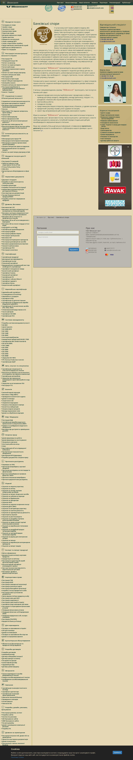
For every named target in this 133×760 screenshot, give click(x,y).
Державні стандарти (9, 180)
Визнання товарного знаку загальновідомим (110, 117)
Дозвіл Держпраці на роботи (12, 438)
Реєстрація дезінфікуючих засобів (14, 242)
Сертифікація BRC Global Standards (14, 341)
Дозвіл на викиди (8, 398)
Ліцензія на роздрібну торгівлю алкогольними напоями (13, 519)
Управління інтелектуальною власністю (16, 101)
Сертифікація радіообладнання (13, 229)
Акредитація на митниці (10, 559)
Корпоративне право (9, 31)
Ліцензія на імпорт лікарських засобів (15, 494)
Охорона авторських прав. (11, 74)
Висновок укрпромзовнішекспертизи (15, 244)
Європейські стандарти (10, 296)
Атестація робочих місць (10, 444)
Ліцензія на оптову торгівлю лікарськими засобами (12, 491)
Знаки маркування (107, 134)
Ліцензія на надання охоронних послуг (15, 504)
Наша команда (71, 3)
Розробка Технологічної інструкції (14, 187)
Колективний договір (9, 662)
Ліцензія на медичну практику (13, 486)
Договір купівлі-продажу (10, 666)
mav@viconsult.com (108, 78)
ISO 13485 (5, 333)
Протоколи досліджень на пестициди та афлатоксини (16, 471)
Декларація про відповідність (12, 259)
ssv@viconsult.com (108, 41)
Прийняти (117, 752)
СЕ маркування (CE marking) (11, 294)
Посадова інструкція (9, 660)
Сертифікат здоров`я (9, 281)
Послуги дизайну (8, 723)
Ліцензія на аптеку (8, 488)
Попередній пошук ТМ (10, 61)
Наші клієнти (84, 3)
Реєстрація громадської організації (14, 584)
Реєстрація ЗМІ (7, 77)
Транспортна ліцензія (9, 514)
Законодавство (106, 130)
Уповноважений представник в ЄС (14, 310)
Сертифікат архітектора (10, 692)
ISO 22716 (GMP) (7, 343)
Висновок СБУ (7, 237)
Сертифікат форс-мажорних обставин (15, 604)
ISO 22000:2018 (7, 329)
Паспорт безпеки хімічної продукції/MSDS (11, 195)
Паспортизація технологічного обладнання (13, 452)
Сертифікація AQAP (8, 362)
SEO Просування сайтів (10, 719)
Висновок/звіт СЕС (8, 207)
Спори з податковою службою (12, 43)
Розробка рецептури (9, 185)
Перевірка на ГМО (8, 464)
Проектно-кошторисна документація (15, 739)
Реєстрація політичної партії (12, 586)
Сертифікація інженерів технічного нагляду (14, 688)
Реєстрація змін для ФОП (10, 598)
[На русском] (112, 11)
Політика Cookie (17, 757)
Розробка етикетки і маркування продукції (13, 199)
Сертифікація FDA (8, 316)
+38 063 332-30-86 (106, 39)
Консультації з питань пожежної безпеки (13, 744)
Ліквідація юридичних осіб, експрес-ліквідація (15, 616)
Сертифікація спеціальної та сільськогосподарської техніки (13, 369)
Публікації (126, 3)
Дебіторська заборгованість (12, 47)
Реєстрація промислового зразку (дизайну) (13, 69)
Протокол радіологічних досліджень (15, 479)
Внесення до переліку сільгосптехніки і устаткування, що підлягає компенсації (16, 373)
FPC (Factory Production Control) (13, 360)
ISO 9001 (5, 325)
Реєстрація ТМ (7, 59)
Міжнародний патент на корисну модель (13, 149)
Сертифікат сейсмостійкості (12, 279)
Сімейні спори (7, 27)
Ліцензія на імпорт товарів (11, 546)
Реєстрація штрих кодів (10, 79)
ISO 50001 (5, 349)
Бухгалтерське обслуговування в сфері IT (15, 171)
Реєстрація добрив (8, 231)
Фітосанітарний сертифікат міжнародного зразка (11, 565)
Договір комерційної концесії (12, 656)
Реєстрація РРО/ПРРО (9, 619)
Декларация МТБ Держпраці (12, 455)
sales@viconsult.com (96, 8)
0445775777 (93, 6)
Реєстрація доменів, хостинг (12, 713)
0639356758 (77, 9)
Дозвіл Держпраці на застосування (14, 440)
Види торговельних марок (110, 115)
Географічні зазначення (109, 122)
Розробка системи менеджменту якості (16, 323)
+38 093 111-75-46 (106, 76)
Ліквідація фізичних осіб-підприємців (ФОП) (15, 612)
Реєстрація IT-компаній (10, 161)
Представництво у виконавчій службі (15, 45)
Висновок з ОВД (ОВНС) (10, 394)
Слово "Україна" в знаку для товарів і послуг (114, 125)
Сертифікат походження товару (13, 269)
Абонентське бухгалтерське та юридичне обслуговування (12, 644)
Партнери (103, 3)
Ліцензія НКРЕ (7, 502)
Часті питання (106, 138)
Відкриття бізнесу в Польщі (11, 621)
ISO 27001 (5, 347)
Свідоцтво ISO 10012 (9, 358)
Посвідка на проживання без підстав (15, 634)
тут (41, 130)
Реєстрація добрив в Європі (11, 233)
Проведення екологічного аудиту (13, 396)
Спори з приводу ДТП (9, 41)
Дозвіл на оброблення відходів (13, 413)
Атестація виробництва (10, 337)
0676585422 (92, 248)
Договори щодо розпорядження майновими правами (13, 106)
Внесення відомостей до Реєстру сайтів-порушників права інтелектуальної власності (16, 128)
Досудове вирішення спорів (12, 35)
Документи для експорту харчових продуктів (14, 556)
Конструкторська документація (13, 193)
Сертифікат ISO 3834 (9, 314)
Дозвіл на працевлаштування (12, 636)
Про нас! (60, 3)
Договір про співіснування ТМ (12, 124)
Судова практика (8, 37)
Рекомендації (114, 3)
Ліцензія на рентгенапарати (12, 517)
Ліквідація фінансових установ (13, 610)
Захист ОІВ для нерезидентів (12, 81)
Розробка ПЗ (6, 728)
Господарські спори (9, 25)
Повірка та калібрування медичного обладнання (14, 426)
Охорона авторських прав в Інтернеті (15, 85)
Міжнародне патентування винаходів (15, 141)
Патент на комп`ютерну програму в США (16, 152)
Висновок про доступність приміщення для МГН (15, 430)
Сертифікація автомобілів (11, 376)
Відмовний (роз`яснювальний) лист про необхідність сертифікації (16, 266)
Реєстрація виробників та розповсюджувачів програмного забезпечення (13, 88)
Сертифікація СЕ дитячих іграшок (14, 300)
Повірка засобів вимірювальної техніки (16, 677)
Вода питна (105, 128)
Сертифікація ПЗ (8, 277)
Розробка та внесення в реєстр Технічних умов (12, 182)
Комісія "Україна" (8, 92)
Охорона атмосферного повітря (13, 405)
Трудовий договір (8, 664)
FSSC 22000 (5, 345)
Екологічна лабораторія (10, 407)
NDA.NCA (5, 169)
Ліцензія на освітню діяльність (13, 510)
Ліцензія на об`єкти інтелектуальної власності (14, 121)
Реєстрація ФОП (7, 582)
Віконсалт (12, 2)
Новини (95, 3)
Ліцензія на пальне (8, 540)
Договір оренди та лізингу (11, 658)
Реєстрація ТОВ (7, 580)
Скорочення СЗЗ (7, 401)
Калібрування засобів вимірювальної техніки (15, 680)
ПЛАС (4, 446)
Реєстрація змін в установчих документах (12, 593)
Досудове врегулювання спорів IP (13, 103)
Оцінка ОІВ (6, 114)
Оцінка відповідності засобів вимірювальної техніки (12, 674)
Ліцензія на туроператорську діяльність (16, 512)
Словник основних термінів (110, 132)
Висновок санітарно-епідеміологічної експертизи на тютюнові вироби (15, 210)
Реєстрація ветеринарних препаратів (15, 240)
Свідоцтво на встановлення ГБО (13, 383)
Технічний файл (7, 312)
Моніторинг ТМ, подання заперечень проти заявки (15, 111)
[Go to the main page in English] (112, 8)
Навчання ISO (7, 703)
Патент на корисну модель (11, 65)
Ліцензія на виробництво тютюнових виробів (15, 526)
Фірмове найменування (109, 120)
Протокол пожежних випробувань (14, 477)
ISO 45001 (5, 335)
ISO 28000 (5, 356)
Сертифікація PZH (8, 248)
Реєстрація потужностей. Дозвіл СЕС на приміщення (15, 736)
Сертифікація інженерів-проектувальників (10, 694)
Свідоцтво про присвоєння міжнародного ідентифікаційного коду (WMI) (16, 379)
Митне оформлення (9, 553)
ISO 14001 (5, 331)
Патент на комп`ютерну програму (13, 72)
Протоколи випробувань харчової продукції (14, 467)
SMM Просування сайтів (10, 721)
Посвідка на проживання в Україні (14, 628)
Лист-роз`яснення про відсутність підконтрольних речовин (14, 568)
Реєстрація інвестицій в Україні (13, 602)
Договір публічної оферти (110, 140)
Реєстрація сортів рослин (11, 235)
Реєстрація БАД (7, 420)
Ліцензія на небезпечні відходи (13, 496)
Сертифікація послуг (9, 261)
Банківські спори (8, 29)
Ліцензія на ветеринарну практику (14, 508)
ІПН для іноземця (8, 630)
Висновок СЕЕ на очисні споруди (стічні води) (15, 224)
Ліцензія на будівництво (10, 498)
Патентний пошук (8, 67)
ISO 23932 (5, 353)
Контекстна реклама (9, 717)
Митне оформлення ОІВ (10, 119)
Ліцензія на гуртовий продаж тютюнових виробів (12, 534)
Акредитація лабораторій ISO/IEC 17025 (15, 339)
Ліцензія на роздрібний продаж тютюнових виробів (13, 530)
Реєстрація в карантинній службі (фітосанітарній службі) (13, 561)
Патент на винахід (8, 63)
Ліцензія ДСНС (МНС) (9, 506)
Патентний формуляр (9, 117)
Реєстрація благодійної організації (14, 588)
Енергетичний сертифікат (11, 285)
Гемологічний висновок (10, 246)
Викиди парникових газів (11, 411)
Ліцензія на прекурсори (10, 500)
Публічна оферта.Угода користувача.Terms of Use (11, 164)
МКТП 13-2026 (105, 113)
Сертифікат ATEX (8, 298)
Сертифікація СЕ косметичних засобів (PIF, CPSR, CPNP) (15, 307)
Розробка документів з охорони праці (15, 457)
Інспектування (7, 701)
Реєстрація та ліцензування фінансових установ (16, 607)
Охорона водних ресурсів (11, 409)
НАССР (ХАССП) (7, 327)
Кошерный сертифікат (10, 275)
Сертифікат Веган (8, 283)
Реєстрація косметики (10, 250)
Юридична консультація (10, 39)
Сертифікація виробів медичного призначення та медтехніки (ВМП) (14, 423)
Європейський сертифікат (11, 292)
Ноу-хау (4, 109)
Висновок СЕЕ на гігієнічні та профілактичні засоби (12, 217)
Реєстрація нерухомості (10, 600)
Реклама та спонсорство (109, 136)
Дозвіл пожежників (9, 741)
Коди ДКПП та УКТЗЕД (9, 227)
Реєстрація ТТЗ (7, 385)
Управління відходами (10, 403)
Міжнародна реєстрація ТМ (11, 139)
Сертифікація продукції (10, 257)
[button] (115, 149)
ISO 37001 (5, 351)
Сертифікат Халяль (8, 273)
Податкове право (8, 33)
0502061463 (77, 7)
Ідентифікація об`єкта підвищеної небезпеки (14, 449)
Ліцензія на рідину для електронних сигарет (15, 537)
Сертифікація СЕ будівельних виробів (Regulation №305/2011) (15, 303)
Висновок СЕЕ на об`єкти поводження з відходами (15, 221)
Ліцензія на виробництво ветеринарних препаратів (16, 543)
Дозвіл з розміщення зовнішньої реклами (13, 725)
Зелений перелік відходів (11, 392)
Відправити (74, 249)
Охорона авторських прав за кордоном (15, 146)
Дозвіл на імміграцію (9, 632)
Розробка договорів (9, 652)
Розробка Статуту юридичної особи (14, 590)
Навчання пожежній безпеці (12, 697)
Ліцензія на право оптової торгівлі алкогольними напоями (14, 523)
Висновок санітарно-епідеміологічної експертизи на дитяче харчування (15, 213)
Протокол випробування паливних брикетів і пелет (14, 474)
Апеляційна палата (8, 83)
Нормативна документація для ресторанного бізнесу (13, 190)
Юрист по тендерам (9, 49)
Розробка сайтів (7, 715)
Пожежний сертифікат (10, 263)
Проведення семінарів (10, 699)
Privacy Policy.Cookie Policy (11, 167)
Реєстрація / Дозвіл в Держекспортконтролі (10, 572)
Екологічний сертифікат (10, 271)
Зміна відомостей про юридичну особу (15, 596)
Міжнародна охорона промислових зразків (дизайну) (14, 143)
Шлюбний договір (8, 654)
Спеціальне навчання (9, 442)
